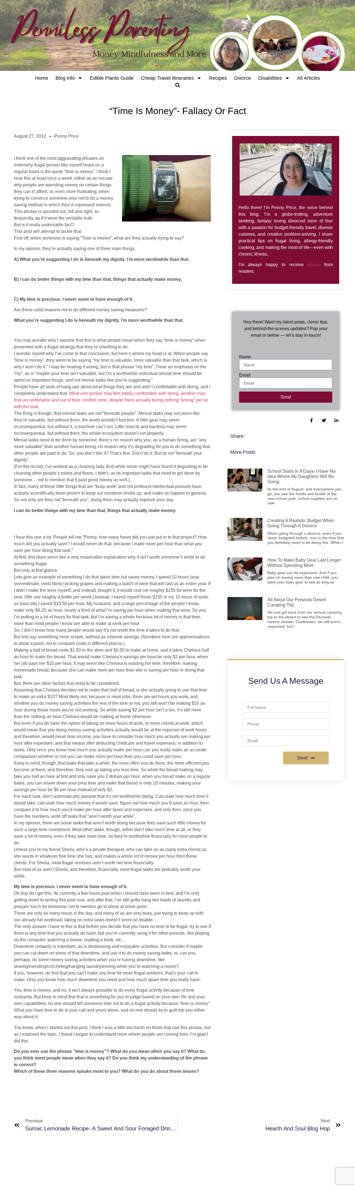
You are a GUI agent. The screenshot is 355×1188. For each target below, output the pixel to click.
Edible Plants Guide (112, 78)
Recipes (218, 78)
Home (41, 78)
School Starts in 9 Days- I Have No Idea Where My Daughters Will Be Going (301, 476)
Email (244, 375)
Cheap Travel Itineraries (167, 78)
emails (314, 264)
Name (245, 357)
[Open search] (177, 85)
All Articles (308, 78)
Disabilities (270, 78)
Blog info (65, 78)
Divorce (242, 78)
